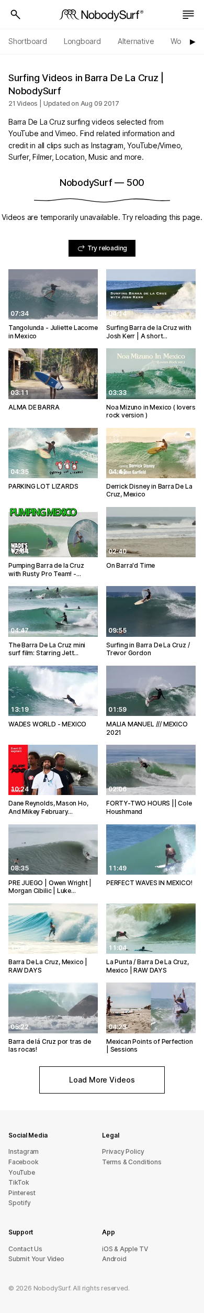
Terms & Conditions (132, 1162)
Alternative (136, 41)
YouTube (21, 1172)
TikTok (18, 1182)
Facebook (23, 1162)
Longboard (82, 41)
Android (114, 1259)
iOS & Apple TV (125, 1249)
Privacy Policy (123, 1151)
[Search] (15, 14)
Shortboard (27, 41)
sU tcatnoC (25, 1249)
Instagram (23, 1151)
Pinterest (22, 1193)
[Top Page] (102, 14)
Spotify (19, 1203)
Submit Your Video (36, 1259)
